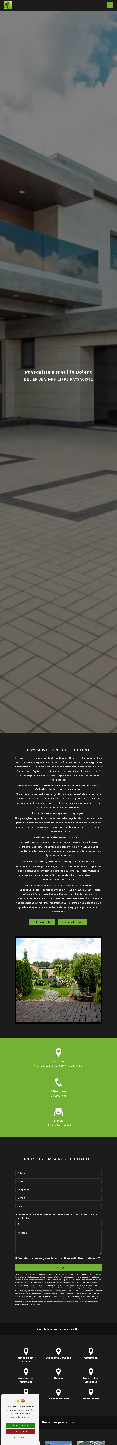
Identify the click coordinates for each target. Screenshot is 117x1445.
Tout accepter (20, 1425)
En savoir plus (43, 922)
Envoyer (61, 1267)
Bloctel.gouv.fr (72, 1301)
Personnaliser (20, 1437)
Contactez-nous (74, 922)
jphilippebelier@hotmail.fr (58, 1125)
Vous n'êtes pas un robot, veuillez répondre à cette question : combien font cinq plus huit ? (57, 1216)
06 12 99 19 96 (58, 1095)
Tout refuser (20, 1431)
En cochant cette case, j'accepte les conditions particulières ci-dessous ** (59, 1258)
